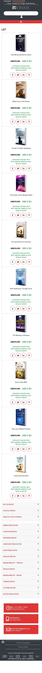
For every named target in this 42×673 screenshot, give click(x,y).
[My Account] (20, 16)
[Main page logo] (21, 7)
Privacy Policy (23, 647)
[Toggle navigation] (21, 21)
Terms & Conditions (23, 643)
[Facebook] (3, 642)
